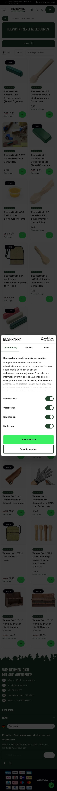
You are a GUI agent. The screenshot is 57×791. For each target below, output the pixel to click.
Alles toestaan (28, 439)
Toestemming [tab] (10, 347)
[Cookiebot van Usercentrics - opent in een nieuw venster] (41, 339)
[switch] (49, 407)
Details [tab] (28, 347)
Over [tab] (46, 347)
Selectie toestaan (28, 449)
